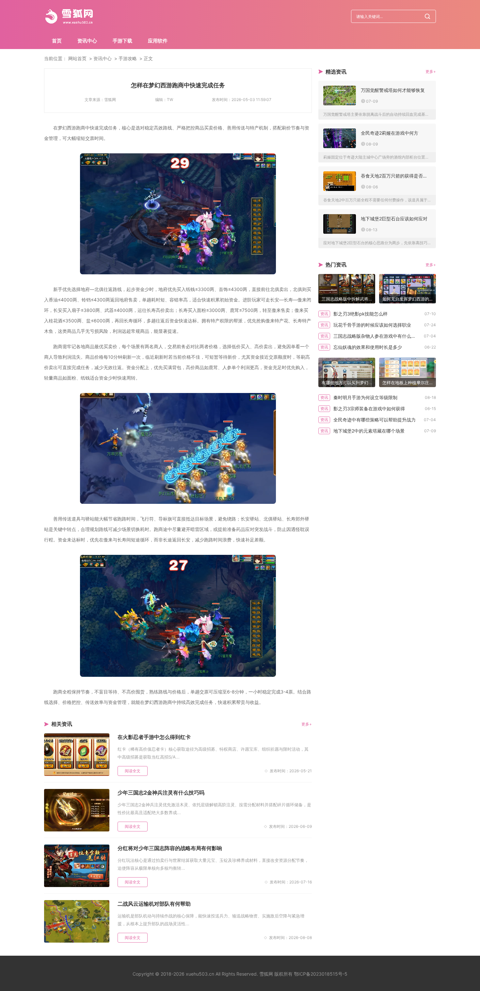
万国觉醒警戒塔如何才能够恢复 (393, 90)
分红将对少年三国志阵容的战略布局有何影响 (170, 848)
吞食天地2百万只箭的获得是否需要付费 (396, 176)
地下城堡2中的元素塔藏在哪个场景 (369, 431)
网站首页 (77, 58)
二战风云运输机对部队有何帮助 (154, 903)
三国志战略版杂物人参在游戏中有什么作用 (376, 336)
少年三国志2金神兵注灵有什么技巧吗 (161, 792)
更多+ (306, 724)
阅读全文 (132, 770)
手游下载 (122, 41)
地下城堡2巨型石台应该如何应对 (394, 218)
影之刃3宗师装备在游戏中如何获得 (369, 408)
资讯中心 (87, 41)
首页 (57, 41)
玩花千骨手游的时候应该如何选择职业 (372, 325)
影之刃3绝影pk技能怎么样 (360, 313)
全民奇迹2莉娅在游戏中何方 (389, 133)
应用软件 (158, 41)
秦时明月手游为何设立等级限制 (365, 397)
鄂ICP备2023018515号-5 (320, 974)
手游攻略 (128, 58)
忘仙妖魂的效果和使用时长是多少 (367, 347)
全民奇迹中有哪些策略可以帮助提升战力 (374, 419)
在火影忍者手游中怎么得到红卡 (154, 737)
